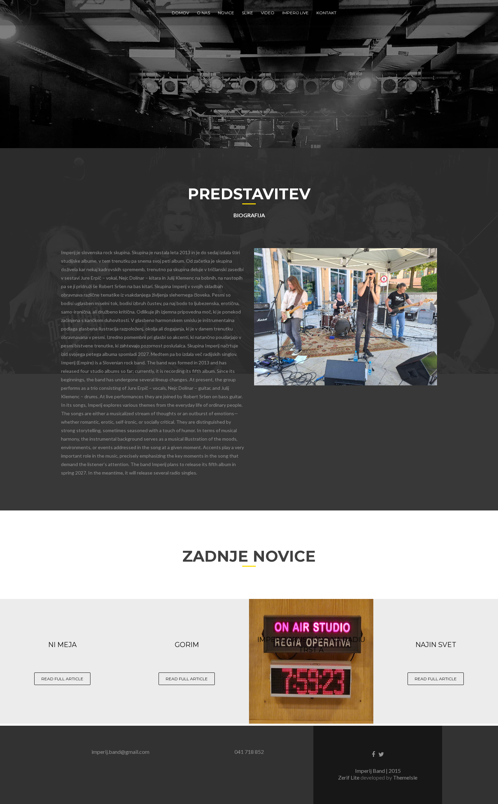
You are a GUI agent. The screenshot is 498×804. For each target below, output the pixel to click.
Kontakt (326, 12)
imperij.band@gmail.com (120, 751)
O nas (203, 12)
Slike (247, 12)
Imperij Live (295, 12)
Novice (226, 12)
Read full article (62, 678)
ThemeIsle (405, 777)
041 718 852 (249, 751)
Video (267, 12)
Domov (180, 12)
